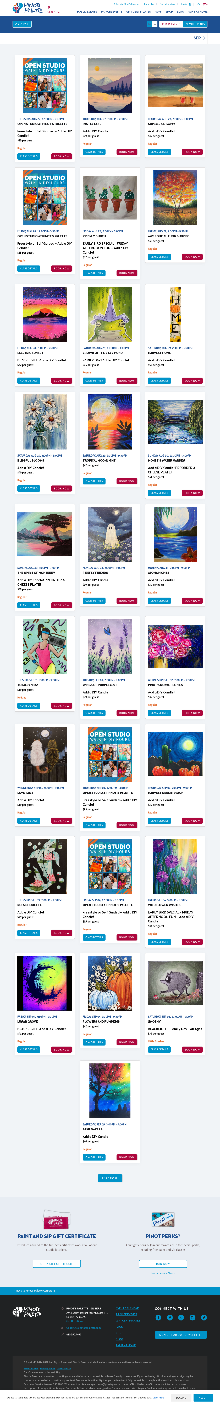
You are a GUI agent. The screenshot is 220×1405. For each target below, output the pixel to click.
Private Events (112, 12)
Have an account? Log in (163, 1273)
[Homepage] (37, 1312)
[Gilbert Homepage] (28, 8)
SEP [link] (198, 38)
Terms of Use (31, 1368)
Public (171, 24)
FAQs (158, 12)
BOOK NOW (61, 156)
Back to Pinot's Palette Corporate (35, 1290)
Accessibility (64, 1368)
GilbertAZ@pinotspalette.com (83, 1327)
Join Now (163, 1264)
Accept (203, 1397)
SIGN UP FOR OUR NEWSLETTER (180, 1334)
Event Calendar (127, 1308)
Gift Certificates (138, 12)
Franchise (149, 4)
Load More (110, 1178)
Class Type (22, 24)
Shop (169, 12)
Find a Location (167, 4)
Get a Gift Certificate (56, 1264)
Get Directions (74, 1321)
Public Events (87, 12)
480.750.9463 (73, 1334)
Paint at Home (197, 12)
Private (195, 24)
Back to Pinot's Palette (127, 4)
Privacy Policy (47, 1368)
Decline (181, 1397)
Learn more (158, 1397)
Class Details (28, 156)
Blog (180, 12)
